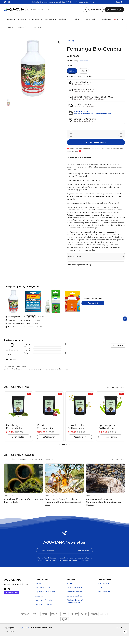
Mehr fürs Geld (81, 111)
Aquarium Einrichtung (45, 592)
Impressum (103, 583)
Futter (38, 583)
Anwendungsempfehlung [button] (79, 265)
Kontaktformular (74, 592)
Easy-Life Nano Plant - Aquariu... (20, 324)
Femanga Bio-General (16, 317)
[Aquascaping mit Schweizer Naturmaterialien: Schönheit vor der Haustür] (105, 478)
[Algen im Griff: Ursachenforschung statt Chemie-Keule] (23, 478)
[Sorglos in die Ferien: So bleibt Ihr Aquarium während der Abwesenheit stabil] (64, 478)
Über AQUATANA (74, 588)
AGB (100, 588)
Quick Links (9, 632)
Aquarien (39, 596)
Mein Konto (96, 9)
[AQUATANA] (14, 9)
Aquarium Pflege (42, 588)
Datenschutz (104, 592)
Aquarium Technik (43, 600)
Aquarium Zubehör (44, 604)
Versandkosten (84, 61)
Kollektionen (19, 27)
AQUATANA (24, 628)
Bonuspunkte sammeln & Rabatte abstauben (92, 114)
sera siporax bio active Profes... (20, 320)
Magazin (70, 583)
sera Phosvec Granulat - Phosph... (21, 327)
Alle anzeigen (118, 459)
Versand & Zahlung (75, 596)
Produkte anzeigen (116, 387)
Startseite (7, 27)
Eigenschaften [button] (74, 256)
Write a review (117, 345)
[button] (114, 9)
